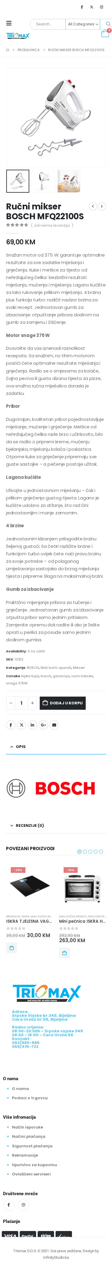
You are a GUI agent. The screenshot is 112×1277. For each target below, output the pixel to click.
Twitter (21, 725)
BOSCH (33, 667)
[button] (11, 23)
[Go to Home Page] (7, 49)
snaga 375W (16, 683)
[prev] (93, 206)
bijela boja (30, 676)
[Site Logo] (18, 35)
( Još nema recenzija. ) (52, 225)
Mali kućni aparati (56, 667)
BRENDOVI (13, 916)
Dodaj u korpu (66, 703)
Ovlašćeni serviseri (31, 1174)
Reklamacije (25, 1155)
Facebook (11, 725)
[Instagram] (101, 7)
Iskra (25, 916)
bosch (46, 676)
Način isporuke (27, 1127)
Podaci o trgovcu (30, 1098)
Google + (43, 725)
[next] (102, 206)
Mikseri (79, 667)
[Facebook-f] (8, 1205)
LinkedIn (32, 725)
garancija (61, 676)
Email (54, 725)
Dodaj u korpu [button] (11, 947)
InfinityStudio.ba (56, 1257)
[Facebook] (81, 7)
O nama (20, 1088)
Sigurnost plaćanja (32, 1146)
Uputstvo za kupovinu (34, 1165)
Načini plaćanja (28, 1136)
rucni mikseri (82, 676)
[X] (92, 7)
